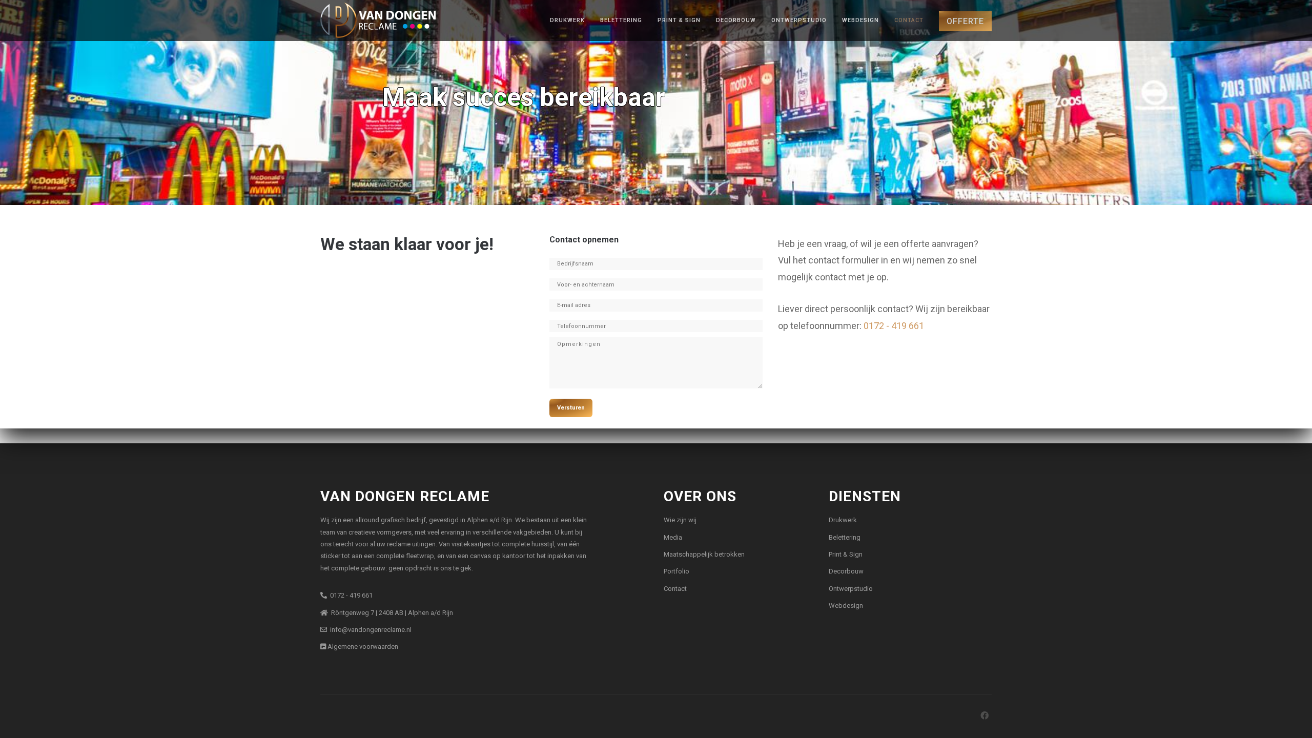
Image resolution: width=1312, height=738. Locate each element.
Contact (909, 20)
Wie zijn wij (680, 520)
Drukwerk (567, 20)
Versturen (571, 407)
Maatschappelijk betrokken (704, 554)
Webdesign (860, 20)
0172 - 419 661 (894, 325)
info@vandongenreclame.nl (369, 629)
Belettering (621, 20)
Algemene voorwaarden (362, 646)
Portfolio (676, 571)
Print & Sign (679, 20)
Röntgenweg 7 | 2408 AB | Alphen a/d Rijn (390, 613)
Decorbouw (736, 20)
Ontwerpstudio (799, 20)
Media (673, 537)
